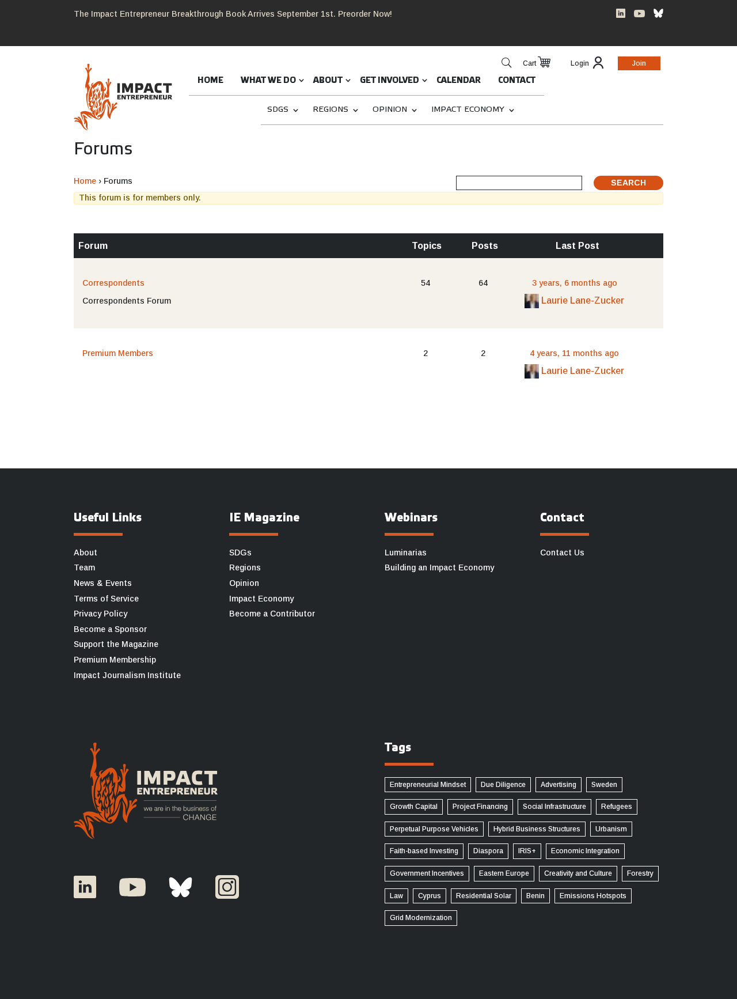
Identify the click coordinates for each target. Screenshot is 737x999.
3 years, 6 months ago (574, 282)
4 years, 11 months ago (574, 353)
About (328, 81)
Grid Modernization (421, 918)
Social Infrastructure (554, 807)
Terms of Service (106, 598)
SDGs (277, 109)
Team (84, 567)
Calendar (458, 81)
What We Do (268, 81)
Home (210, 81)
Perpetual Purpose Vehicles (434, 829)
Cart (529, 63)
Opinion (390, 109)
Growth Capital (414, 807)
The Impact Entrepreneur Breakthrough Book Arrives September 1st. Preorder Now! (233, 13)
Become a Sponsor (110, 629)
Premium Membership (115, 659)
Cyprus (429, 896)
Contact (516, 81)
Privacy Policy (100, 613)
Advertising (558, 785)
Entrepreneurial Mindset (428, 785)
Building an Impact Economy (439, 567)
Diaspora (488, 851)
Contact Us (562, 552)
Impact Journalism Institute (127, 675)
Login (580, 63)
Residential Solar (483, 896)
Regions (330, 109)
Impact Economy (467, 109)
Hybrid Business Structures (536, 829)
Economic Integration (585, 851)
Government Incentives (427, 873)
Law (396, 896)
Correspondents (113, 282)
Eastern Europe (504, 873)
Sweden (604, 785)
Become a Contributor (272, 613)
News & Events (103, 583)
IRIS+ (527, 851)
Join (639, 63)
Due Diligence (503, 785)
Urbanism (611, 829)
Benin (535, 896)
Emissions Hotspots (593, 896)
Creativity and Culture (578, 873)
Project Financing (480, 807)
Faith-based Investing (424, 851)
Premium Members (117, 353)
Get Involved (389, 81)
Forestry (640, 873)
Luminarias (406, 552)
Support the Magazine (116, 644)
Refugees (616, 807)
